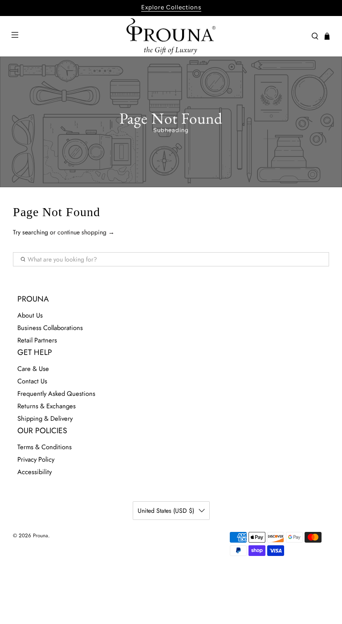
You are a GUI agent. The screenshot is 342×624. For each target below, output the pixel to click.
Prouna (40, 535)
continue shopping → (85, 232)
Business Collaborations (50, 328)
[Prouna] (171, 36)
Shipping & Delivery (45, 418)
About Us (30, 315)
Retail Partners (37, 340)
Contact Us (32, 381)
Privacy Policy (35, 459)
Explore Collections (171, 7)
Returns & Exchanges (46, 406)
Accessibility (34, 472)
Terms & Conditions (44, 447)
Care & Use (33, 369)
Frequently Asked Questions (56, 394)
